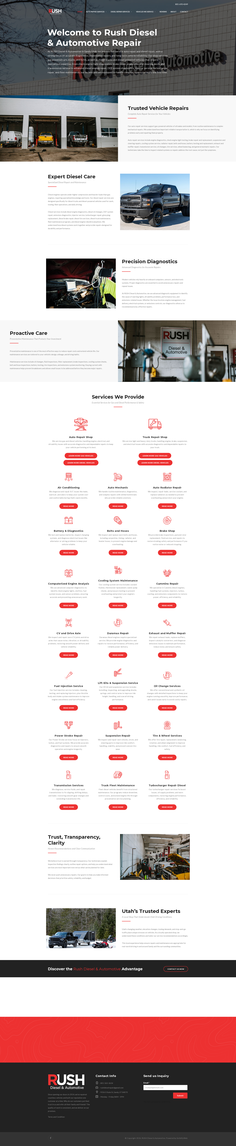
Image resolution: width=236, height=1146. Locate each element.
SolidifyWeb (182, 1138)
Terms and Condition (56, 1117)
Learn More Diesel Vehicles (81, 463)
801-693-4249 (181, 4)
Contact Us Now (175, 969)
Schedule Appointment (118, 1050)
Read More (68, 506)
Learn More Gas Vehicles (81, 456)
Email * (146, 1083)
